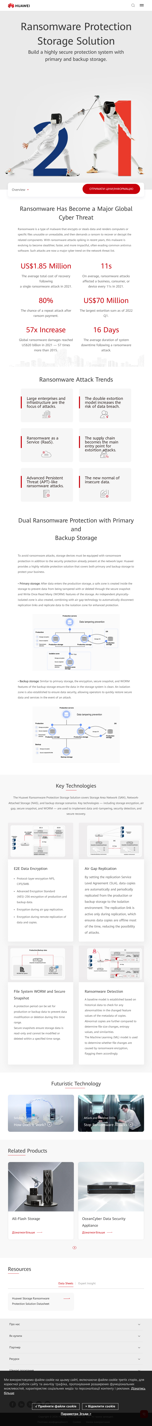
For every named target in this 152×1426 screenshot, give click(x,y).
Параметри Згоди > (76, 1414)
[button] (74, 1247)
